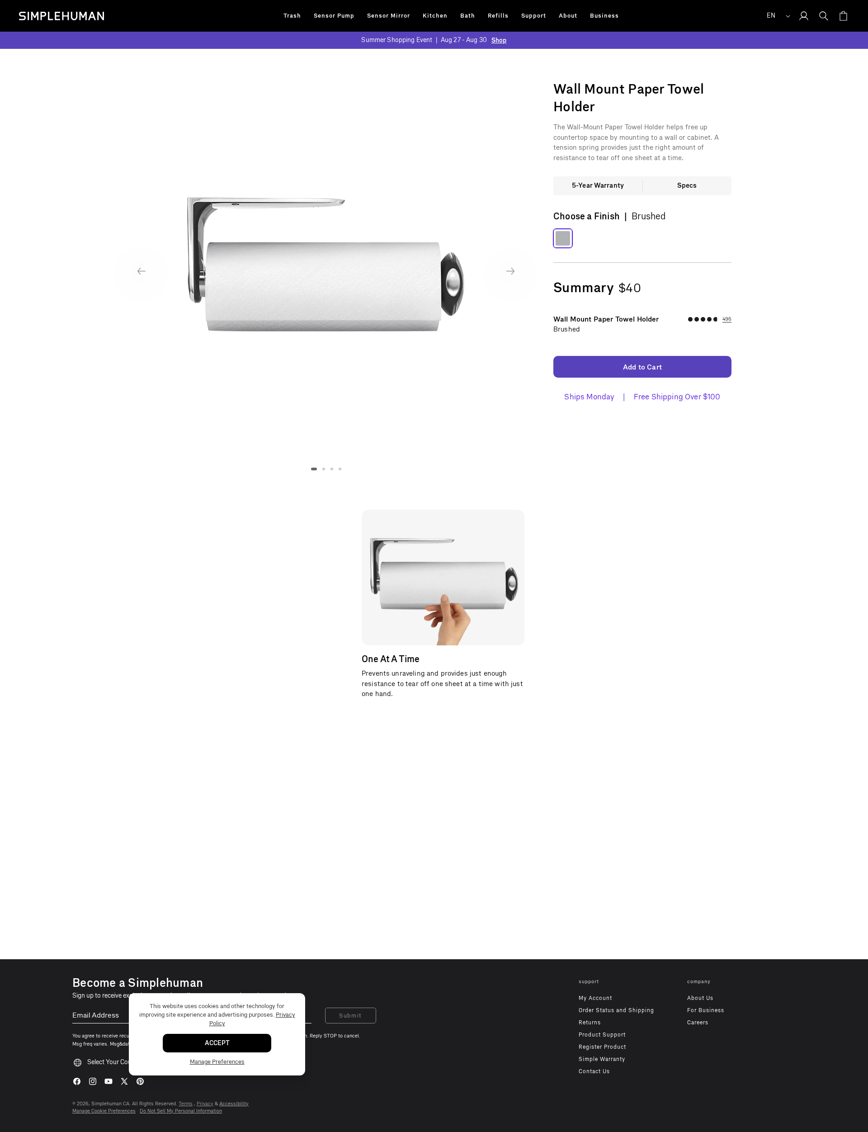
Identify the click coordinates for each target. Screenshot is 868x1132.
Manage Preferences (217, 1061)
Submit (350, 1015)
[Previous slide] (141, 271)
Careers (697, 1022)
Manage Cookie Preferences (104, 1111)
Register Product (602, 1047)
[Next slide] (510, 271)
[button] (292, 15)
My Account (595, 998)
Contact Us (594, 1071)
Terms (186, 1104)
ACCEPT (217, 1043)
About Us (700, 998)
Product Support (602, 1035)
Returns (590, 1022)
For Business (705, 1010)
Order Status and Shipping (616, 1010)
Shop (499, 40)
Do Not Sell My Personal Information (181, 1111)
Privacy (205, 1104)
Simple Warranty (602, 1059)
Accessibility (234, 1104)
